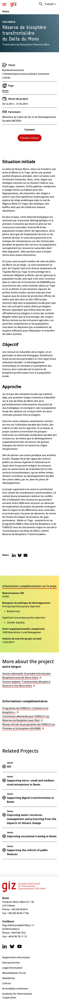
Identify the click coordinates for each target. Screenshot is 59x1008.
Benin (5, 90)
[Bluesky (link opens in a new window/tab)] (12, 947)
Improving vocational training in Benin (31, 836)
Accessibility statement (15, 988)
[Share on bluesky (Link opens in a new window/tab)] (20, 556)
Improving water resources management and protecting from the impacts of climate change (31, 819)
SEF (9, 766)
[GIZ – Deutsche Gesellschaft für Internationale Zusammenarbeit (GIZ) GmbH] (14, 4)
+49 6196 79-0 (18, 932)
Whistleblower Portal (14, 973)
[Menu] (4, 4)
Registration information (16, 957)
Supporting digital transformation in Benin (30, 799)
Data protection (11, 962)
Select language (51, 4)
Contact (6, 983)
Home (5, 11)
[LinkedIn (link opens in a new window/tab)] (4, 947)
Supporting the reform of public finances (27, 852)
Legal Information (12, 967)
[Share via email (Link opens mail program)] (25, 556)
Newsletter (8, 978)
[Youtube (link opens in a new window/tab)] (19, 947)
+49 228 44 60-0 (19, 909)
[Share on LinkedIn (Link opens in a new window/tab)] (14, 556)
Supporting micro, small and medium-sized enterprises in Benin (31, 782)
